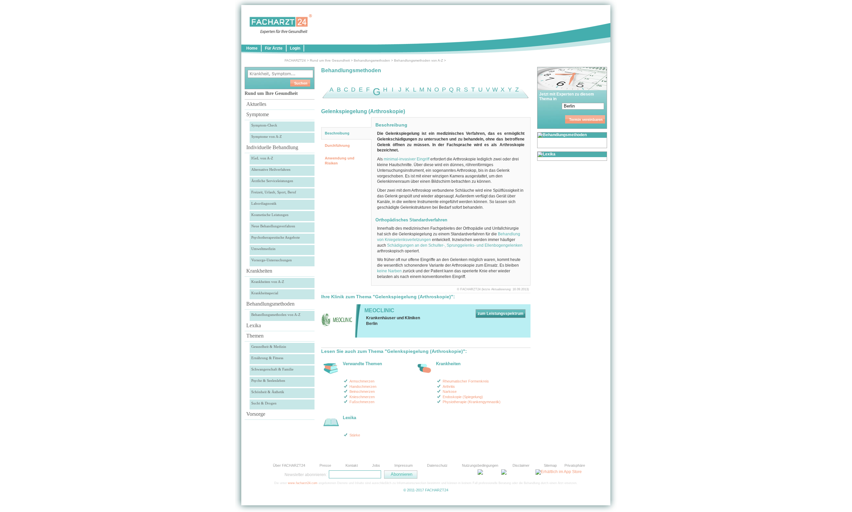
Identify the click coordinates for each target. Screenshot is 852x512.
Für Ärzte (274, 48)
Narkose (450, 391)
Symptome (257, 114)
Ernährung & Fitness (267, 358)
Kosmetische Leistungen (270, 215)
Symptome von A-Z (266, 136)
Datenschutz (437, 465)
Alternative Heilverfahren (271, 169)
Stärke (354, 435)
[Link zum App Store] (558, 471)
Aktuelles (256, 104)
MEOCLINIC (379, 310)
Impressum (403, 465)
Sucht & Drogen (264, 403)
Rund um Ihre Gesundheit (330, 60)
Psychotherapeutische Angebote (275, 237)
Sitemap (550, 465)
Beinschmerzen (362, 391)
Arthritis (449, 386)
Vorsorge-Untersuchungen (271, 260)
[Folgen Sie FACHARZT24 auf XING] (466, 474)
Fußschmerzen (361, 402)
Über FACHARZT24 (289, 465)
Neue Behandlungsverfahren (273, 226)
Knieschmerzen (362, 397)
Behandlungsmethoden (372, 60)
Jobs (376, 465)
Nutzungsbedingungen (480, 465)
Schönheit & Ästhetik (267, 392)
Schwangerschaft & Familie (272, 369)
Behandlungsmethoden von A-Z (418, 60)
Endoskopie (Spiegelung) (463, 397)
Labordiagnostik (264, 203)
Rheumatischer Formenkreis (466, 381)
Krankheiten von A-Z (267, 282)
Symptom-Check (264, 125)
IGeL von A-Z (262, 158)
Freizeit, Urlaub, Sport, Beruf (273, 192)
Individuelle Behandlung (272, 147)
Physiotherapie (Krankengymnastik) (472, 402)
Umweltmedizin (263, 249)
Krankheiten (259, 271)
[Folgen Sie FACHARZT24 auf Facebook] (449, 474)
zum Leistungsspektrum (501, 313)
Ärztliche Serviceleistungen (272, 181)
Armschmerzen (361, 381)
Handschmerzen (362, 386)
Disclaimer (521, 465)
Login (295, 48)
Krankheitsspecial (264, 293)
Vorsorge (255, 414)
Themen (255, 336)
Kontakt (351, 465)
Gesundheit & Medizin (268, 347)
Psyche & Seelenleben (268, 381)
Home (252, 48)
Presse (325, 465)
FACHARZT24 (295, 60)
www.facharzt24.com (303, 483)
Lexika (253, 325)
